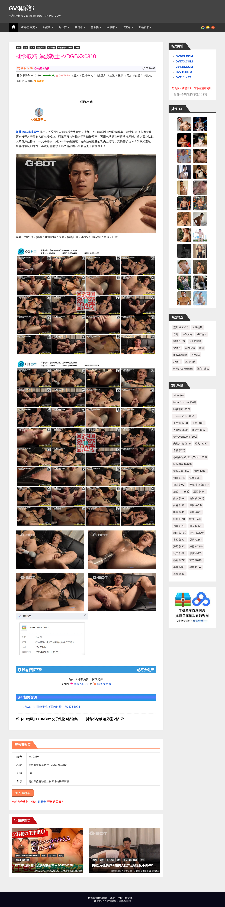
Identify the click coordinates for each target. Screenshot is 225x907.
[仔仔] (184, 250)
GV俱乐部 (21, 8)
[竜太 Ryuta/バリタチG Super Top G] (200, 171)
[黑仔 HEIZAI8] (200, 203)
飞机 (77, 47)
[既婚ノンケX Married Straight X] (200, 187)
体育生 (199, 429)
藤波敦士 (41, 81)
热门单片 (40, 47)
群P (118, 860)
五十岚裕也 (195, 341)
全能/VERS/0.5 (185, 436)
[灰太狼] (200, 282)
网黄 (61, 855)
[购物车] (208, 27)
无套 (129, 75)
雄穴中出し (203, 368)
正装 (199, 491)
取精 (113, 27)
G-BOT (50, 75)
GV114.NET (183, 77)
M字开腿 (181, 409)
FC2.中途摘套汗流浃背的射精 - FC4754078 (52, 706)
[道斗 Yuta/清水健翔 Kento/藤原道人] (184, 219)
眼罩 (179, 512)
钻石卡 (42, 801)
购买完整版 (104, 684)
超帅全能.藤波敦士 (27, 132)
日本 (81, 27)
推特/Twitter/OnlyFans (27, 855)
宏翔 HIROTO (180, 327)
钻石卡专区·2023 (65, 47)
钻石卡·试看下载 (22, 860)
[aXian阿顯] (200, 266)
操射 (179, 484)
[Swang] (184, 140)
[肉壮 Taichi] (184, 282)
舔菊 (179, 546)
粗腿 (179, 518)
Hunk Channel (184, 402)
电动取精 (51, 47)
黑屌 (179, 566)
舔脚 (196, 539)
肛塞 (21, 81)
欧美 (97, 27)
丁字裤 (180, 422)
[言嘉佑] (184, 171)
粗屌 (195, 512)
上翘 (198, 422)
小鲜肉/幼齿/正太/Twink (190, 457)
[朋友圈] (203, 27)
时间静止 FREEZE (183, 368)
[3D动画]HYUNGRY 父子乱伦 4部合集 (49, 719)
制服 (18, 47)
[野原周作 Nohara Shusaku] (184, 298)
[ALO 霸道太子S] (200, 219)
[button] (213, 27)
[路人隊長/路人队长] (200, 250)
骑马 (195, 560)
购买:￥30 (27, 68)
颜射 (179, 560)
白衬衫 (197, 498)
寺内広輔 (190, 347)
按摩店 (177, 347)
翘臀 (179, 525)
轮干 (179, 553)
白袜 (179, 505)
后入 (75, 75)
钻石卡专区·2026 (130, 860)
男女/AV (195, 354)
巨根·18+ (87, 75)
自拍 (179, 539)
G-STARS (64, 75)
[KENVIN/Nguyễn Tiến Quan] (200, 124)
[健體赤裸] (200, 235)
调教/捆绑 (190, 361)
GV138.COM (184, 66)
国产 (65, 27)
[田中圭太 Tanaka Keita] (184, 235)
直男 (128, 27)
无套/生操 (199, 484)
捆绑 (120, 75)
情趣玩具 (101, 75)
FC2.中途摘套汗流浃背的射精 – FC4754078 (44, 865)
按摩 (48, 27)
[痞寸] (184, 203)
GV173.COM (184, 61)
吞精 (179, 450)
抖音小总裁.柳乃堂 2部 (102, 719)
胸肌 (179, 532)
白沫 (179, 498)
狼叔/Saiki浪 (180, 354)
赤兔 (175, 334)
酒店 (196, 553)
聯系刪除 (126, 900)
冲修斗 (177, 361)
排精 (195, 477)
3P (178, 395)
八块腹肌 (197, 327)
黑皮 (195, 566)
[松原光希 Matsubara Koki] (200, 155)
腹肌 (30, 81)
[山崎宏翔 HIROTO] (184, 124)
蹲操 (196, 546)
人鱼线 (180, 429)
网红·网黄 (30, 27)
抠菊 (200, 470)
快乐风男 (187, 334)
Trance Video (184, 416)
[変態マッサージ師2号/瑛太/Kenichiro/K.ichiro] (184, 187)
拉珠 (111, 75)
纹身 (195, 518)
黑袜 (201, 347)
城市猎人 (201, 334)
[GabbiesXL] (184, 266)
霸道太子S (179, 341)
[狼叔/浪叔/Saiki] (200, 140)
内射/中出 (182, 443)
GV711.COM (184, 72)
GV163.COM (184, 56)
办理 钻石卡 (81, 684)
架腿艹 (139, 75)
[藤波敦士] (39, 112)
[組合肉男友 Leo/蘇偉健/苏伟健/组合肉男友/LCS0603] (184, 155)
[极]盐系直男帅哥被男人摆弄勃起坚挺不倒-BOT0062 (127, 865)
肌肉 (148, 75)
